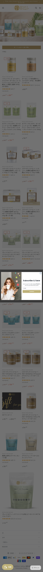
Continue (31, 291)
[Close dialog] (41, 273)
